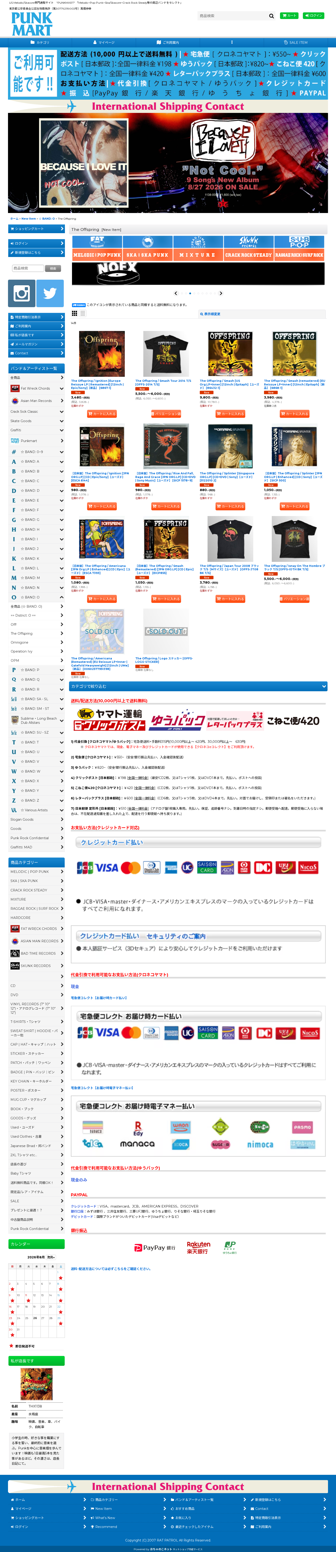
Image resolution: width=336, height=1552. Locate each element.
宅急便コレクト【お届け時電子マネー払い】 (103, 1088)
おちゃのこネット (161, 1549)
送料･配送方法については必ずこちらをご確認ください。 (111, 1269)
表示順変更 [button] (212, 314)
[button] (232, 42)
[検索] (271, 15)
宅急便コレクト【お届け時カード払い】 (99, 998)
